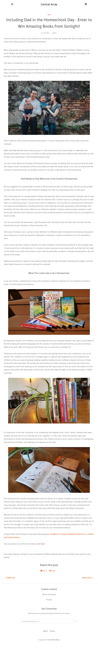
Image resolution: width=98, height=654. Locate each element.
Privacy (52, 631)
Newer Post (87, 578)
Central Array (55, 640)
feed (49, 15)
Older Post (10, 578)
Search (45, 631)
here (43, 544)
